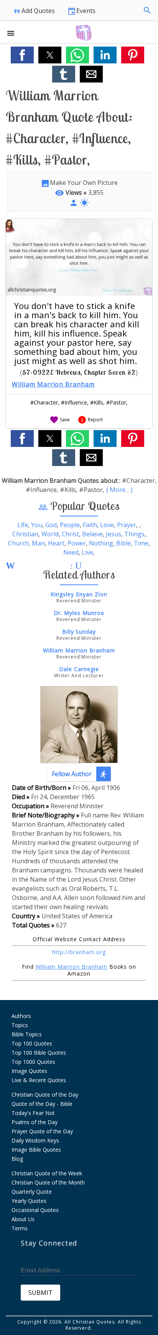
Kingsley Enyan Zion (79, 594)
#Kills (96, 402)
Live (87, 552)
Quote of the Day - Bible (42, 1103)
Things (134, 534)
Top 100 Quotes (32, 1043)
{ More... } (119, 489)
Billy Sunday (79, 631)
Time (141, 543)
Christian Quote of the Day (45, 1094)
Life (22, 525)
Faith (90, 525)
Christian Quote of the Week (47, 1173)
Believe (92, 534)
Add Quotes (33, 11)
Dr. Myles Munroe (79, 613)
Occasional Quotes (35, 1210)
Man (38, 543)
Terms (20, 1228)
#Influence (74, 402)
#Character (44, 402)
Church (18, 543)
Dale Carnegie (79, 669)
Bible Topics (27, 1034)
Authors (21, 1015)
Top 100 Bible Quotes (39, 1052)
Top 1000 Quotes (33, 1061)
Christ (70, 534)
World (50, 534)
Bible (123, 543)
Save (59, 419)
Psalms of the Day (35, 1122)
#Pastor (116, 402)
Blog (17, 1158)
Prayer (126, 525)
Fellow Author (80, 774)
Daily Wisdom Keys (35, 1140)
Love (107, 525)
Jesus (113, 534)
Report (90, 419)
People (70, 525)
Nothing (101, 543)
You (36, 525)
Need (71, 552)
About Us (23, 1219)
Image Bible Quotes (36, 1149)
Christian (25, 534)
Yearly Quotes (29, 1200)
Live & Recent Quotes (39, 1080)
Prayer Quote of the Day (42, 1131)
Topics (20, 1025)
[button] (13, 32)
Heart (56, 543)
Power (76, 543)
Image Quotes (29, 1070)
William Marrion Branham (53, 384)
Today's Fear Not (33, 1113)
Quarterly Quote (32, 1191)
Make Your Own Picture (79, 182)
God (51, 525)
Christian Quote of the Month (48, 1182)
